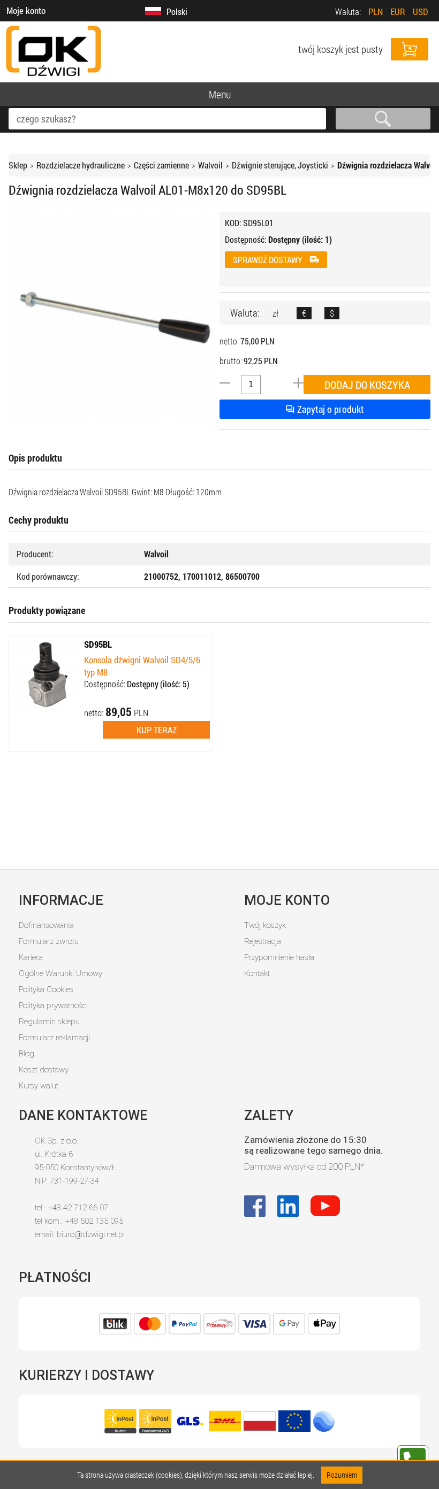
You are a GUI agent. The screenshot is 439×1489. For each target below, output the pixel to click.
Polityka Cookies (46, 989)
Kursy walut (38, 1086)
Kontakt (257, 973)
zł (275, 313)
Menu (220, 94)
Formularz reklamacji (54, 1037)
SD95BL (98, 644)
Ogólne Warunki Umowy (60, 973)
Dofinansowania (46, 925)
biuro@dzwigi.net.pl (91, 1234)
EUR (397, 11)
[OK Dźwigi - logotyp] (53, 76)
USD (420, 11)
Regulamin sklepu (49, 1021)
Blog (26, 1053)
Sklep (18, 165)
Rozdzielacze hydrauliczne (80, 165)
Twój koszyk (265, 925)
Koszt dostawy (44, 1069)
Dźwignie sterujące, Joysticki (280, 165)
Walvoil (210, 165)
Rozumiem (342, 1475)
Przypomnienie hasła (279, 957)
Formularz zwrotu (49, 941)
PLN (375, 11)
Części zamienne (161, 165)
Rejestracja (262, 941)
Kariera (31, 957)
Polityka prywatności (53, 1005)
